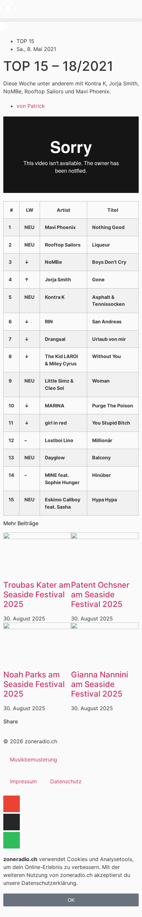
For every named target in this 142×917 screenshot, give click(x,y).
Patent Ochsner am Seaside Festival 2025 (100, 594)
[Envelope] (11, 804)
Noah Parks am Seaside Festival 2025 (34, 684)
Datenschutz (66, 781)
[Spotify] (11, 840)
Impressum (23, 781)
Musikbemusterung (33, 759)
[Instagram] (11, 822)
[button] (71, 20)
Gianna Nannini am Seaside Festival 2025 (99, 684)
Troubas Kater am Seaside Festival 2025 (36, 594)
